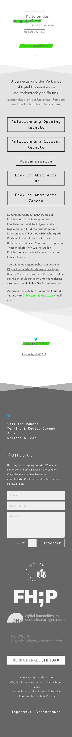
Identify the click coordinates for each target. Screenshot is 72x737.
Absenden (52, 543)
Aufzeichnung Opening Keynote (36, 124)
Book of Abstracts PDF (36, 178)
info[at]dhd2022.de (19, 479)
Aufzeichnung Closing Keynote (36, 144)
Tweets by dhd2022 (34, 354)
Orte (12, 433)
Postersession (36, 161)
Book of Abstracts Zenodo (36, 198)
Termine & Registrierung (31, 428)
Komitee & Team (21, 438)
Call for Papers (22, 424)
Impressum (21, 712)
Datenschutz (48, 712)
